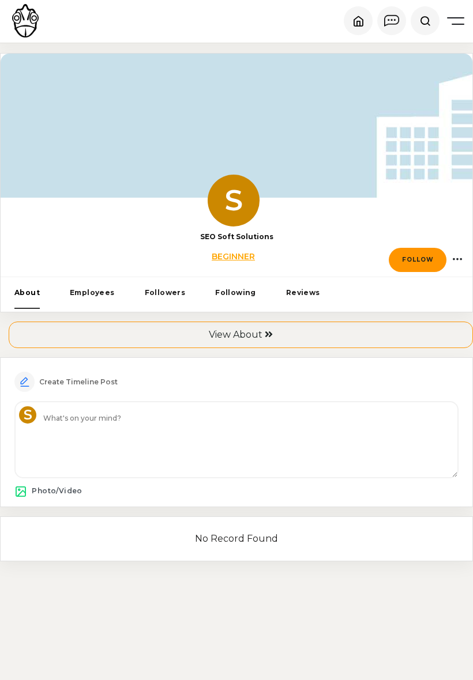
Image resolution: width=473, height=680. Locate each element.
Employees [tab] (92, 292)
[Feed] (358, 20)
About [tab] (27, 292)
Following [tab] (235, 292)
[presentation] (27, 293)
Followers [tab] (165, 292)
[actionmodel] (457, 259)
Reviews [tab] (303, 292)
